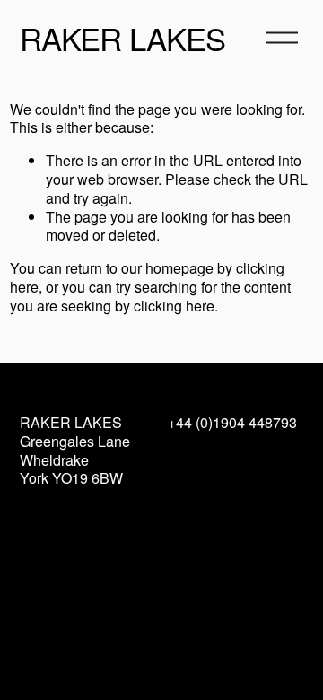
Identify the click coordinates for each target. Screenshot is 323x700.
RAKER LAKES (123, 37)
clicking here (174, 305)
